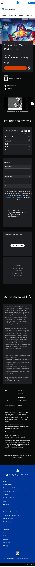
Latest (4, 15)
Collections (12, 15)
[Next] (32, 103)
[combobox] (17, 166)
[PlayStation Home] (17, 3)
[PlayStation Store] (9, 9)
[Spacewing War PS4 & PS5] (15, 103)
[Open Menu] (2, 3)
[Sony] (30, 566)
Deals (21, 15)
